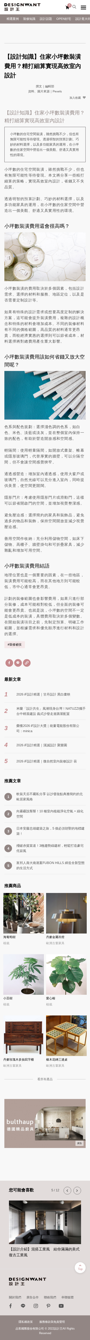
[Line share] (18, 663)
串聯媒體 (67, 1297)
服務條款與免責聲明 (52, 1321)
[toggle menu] (83, 7)
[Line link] (23, 1307)
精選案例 (13, 18)
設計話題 (46, 18)
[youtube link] (61, 1307)
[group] (45, 1226)
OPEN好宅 (63, 18)
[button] (67, 1190)
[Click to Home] (22, 7)
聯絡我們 (50, 1297)
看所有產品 (45, 1079)
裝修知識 (29, 18)
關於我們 (15, 1297)
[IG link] (35, 1307)
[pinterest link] (48, 1307)
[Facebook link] (10, 1307)
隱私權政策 (26, 1321)
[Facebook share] (9, 663)
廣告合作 (32, 1297)
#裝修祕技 (15, 644)
